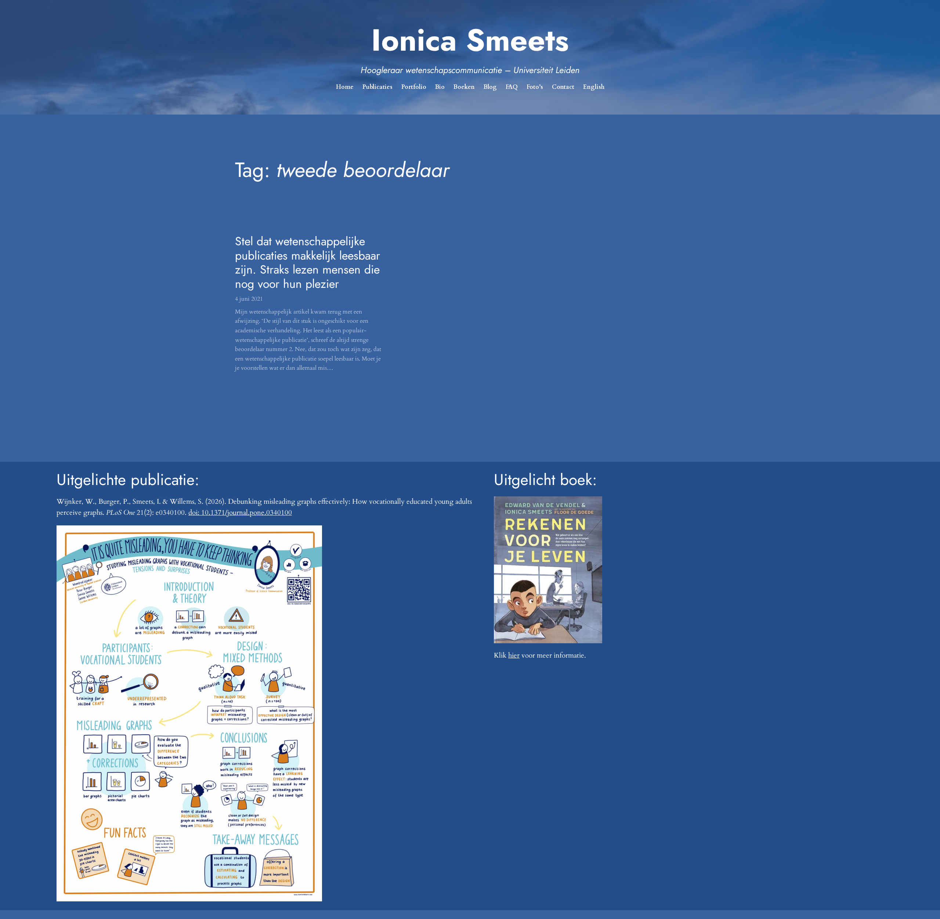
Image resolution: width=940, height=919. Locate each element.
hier (514, 655)
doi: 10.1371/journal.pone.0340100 (240, 512)
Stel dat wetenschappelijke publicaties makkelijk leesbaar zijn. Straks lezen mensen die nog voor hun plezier (307, 262)
